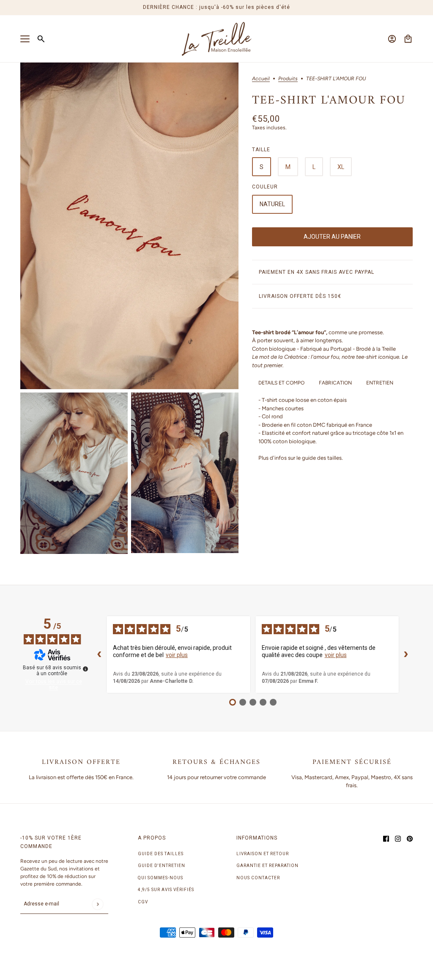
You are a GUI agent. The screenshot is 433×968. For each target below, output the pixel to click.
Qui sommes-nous (160, 877)
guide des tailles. (322, 458)
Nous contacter (258, 877)
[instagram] (398, 838)
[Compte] (392, 39)
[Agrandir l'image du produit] (129, 226)
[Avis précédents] (99, 654)
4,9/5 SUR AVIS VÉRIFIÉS (166, 889)
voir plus (177, 655)
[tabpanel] (332, 429)
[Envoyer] (97, 904)
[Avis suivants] (406, 654)
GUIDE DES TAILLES (161, 853)
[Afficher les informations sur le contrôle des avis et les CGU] (85, 668)
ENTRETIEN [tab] (379, 383)
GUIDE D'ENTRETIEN (161, 865)
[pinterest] (409, 838)
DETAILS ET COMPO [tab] (281, 383)
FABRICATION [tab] (335, 383)
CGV (143, 902)
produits (288, 79)
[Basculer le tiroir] (25, 38)
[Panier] (408, 39)
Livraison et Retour (262, 853)
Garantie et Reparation (267, 865)
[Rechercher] (41, 39)
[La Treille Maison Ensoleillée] (217, 39)
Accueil (261, 79)
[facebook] (386, 838)
